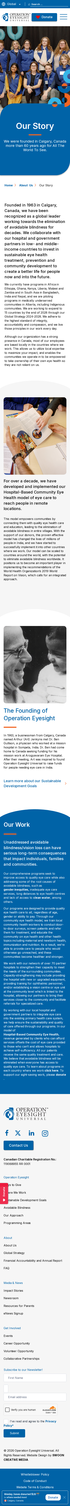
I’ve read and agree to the (30, 1423)
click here (51, 1070)
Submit (14, 1433)
